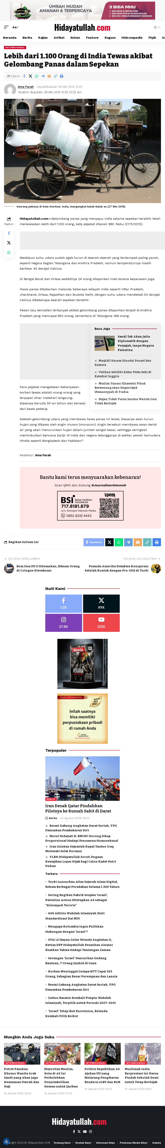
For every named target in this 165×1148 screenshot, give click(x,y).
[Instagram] (63, 623)
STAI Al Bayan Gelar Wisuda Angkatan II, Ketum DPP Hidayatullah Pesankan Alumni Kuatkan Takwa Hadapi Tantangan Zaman (79, 945)
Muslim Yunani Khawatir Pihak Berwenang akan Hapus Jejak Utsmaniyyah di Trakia (120, 388)
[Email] (49, 76)
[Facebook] (63, 604)
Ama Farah (26, 87)
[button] (7, 27)
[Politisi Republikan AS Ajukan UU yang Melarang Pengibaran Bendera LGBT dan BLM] (103, 1054)
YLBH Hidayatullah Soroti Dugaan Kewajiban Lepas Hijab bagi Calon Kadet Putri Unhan (80, 861)
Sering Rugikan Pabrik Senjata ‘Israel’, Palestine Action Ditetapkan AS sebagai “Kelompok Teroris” (76, 900)
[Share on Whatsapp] (36, 76)
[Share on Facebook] (24, 76)
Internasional (15, 47)
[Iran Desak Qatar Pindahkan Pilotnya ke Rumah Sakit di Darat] (82, 778)
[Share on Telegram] (43, 76)
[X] (101, 604)
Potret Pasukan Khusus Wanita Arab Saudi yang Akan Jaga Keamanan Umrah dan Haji (21, 1077)
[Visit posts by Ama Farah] (10, 90)
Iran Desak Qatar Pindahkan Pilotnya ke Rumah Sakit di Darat (78, 808)
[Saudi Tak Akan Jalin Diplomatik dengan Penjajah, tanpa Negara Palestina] (105, 343)
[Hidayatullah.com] (82, 27)
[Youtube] (101, 623)
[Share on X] (30, 76)
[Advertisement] (90, 442)
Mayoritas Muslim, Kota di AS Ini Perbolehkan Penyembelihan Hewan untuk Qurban (61, 1077)
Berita (51, 799)
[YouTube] (85, 1131)
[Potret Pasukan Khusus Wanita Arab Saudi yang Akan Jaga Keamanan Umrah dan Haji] (22, 1054)
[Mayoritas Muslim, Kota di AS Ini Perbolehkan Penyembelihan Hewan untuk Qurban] (62, 1054)
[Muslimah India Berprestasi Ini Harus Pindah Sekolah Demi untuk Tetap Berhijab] (143, 1054)
